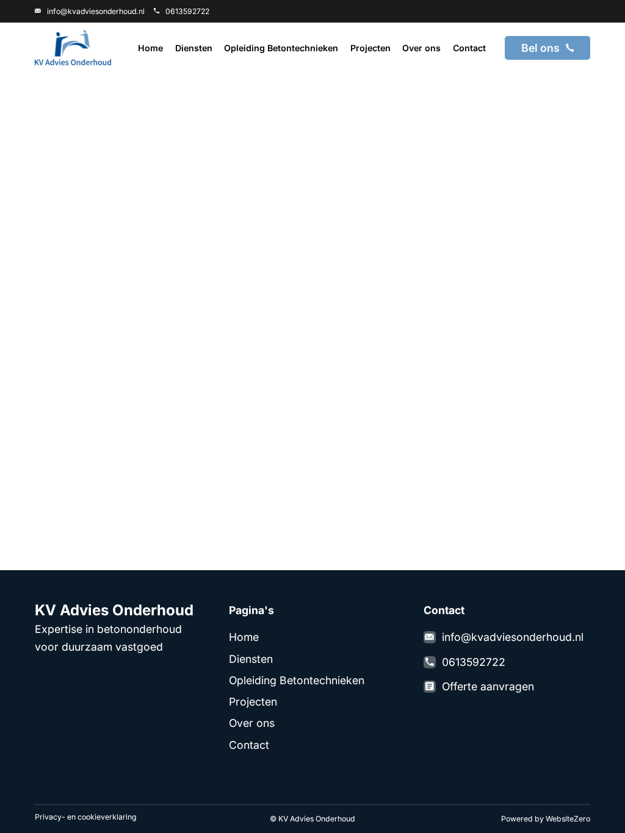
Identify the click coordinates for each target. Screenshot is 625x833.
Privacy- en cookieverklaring (86, 816)
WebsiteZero (568, 818)
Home (150, 48)
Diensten (193, 48)
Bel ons (540, 47)
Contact (469, 48)
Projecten (370, 48)
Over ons (421, 48)
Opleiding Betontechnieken (281, 48)
